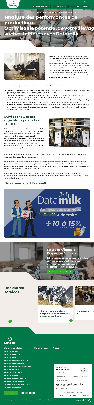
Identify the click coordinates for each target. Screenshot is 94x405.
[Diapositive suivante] (10, 321)
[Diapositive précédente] (6, 321)
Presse (56, 348)
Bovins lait (31, 12)
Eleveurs (12, 12)
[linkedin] (30, 393)
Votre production (21, 12)
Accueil (6, 12)
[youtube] (33, 393)
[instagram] (26, 393)
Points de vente (42, 348)
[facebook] (22, 393)
